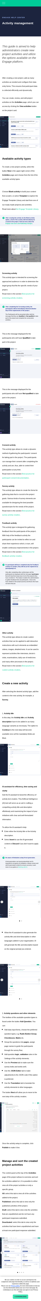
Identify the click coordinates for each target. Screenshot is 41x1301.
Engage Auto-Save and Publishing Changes (18, 223)
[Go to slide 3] (21, 1272)
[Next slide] (39, 902)
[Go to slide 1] (19, 998)
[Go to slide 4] (23, 1272)
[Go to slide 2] (21, 998)
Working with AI (22, 867)
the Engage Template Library (27, 209)
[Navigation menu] (3, 3)
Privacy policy (15, 1286)
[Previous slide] (2, 902)
